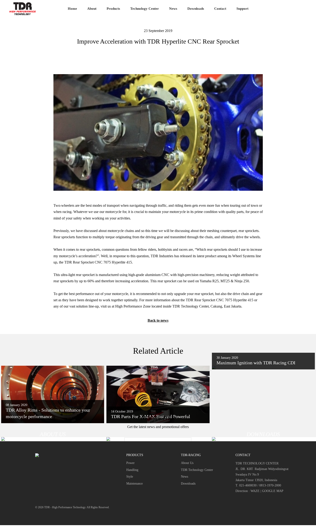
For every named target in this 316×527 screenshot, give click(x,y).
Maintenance (134, 483)
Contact (220, 8)
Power (130, 463)
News (173, 8)
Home (72, 8)
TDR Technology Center (197, 470)
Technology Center (144, 8)
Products (113, 8)
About (91, 8)
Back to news (158, 320)
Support (242, 8)
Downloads (195, 8)
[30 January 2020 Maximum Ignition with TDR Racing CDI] (263, 367)
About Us (187, 463)
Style (129, 476)
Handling (132, 470)
